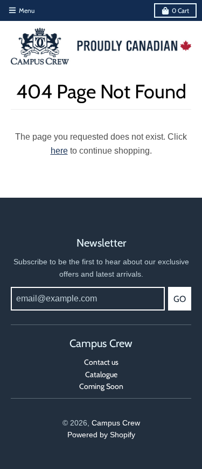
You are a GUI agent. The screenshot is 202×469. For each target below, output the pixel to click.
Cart (180, 10)
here (59, 150)
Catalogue (101, 374)
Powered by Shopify (101, 434)
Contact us (101, 362)
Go (179, 299)
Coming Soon (101, 386)
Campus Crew (116, 423)
